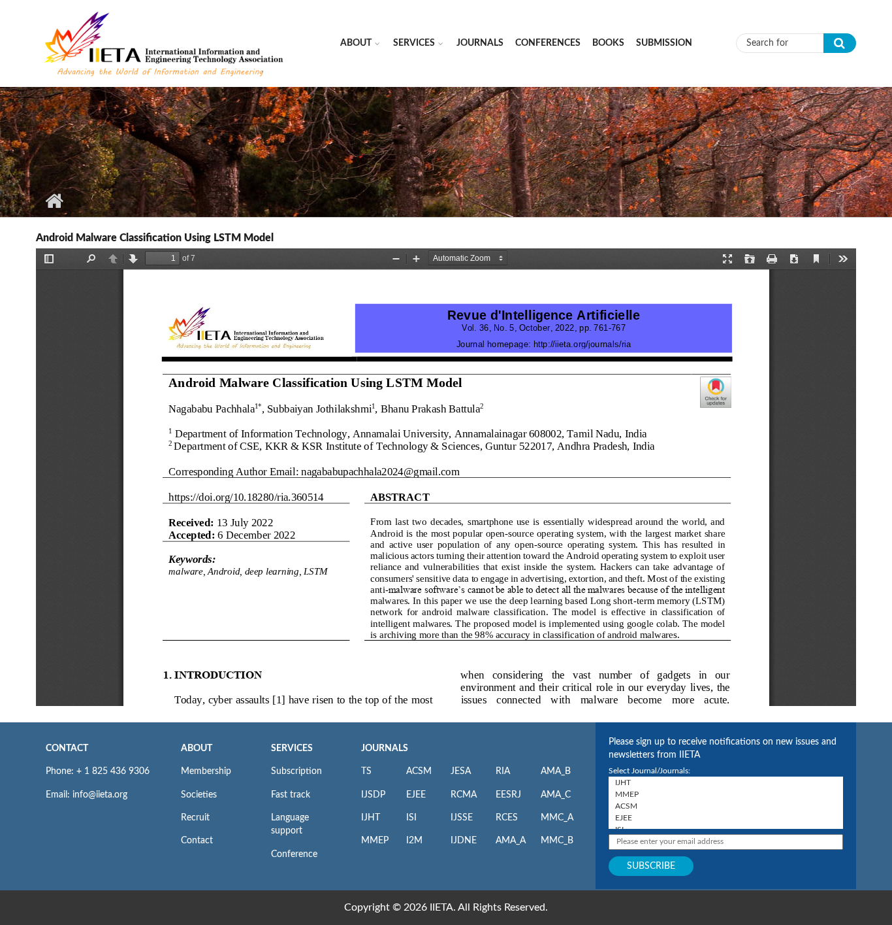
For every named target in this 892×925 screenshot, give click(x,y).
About (356, 43)
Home (54, 200)
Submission (664, 43)
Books (608, 43)
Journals (479, 43)
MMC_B (557, 840)
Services (414, 43)
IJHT (370, 817)
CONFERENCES (548, 43)
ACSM (419, 771)
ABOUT (196, 748)
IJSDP (373, 794)
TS (366, 771)
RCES (507, 817)
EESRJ (508, 794)
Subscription (296, 771)
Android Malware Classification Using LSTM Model (155, 238)
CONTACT (67, 748)
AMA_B (556, 771)
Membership (206, 771)
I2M (414, 840)
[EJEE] (726, 818)
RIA (503, 771)
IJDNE (464, 840)
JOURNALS (384, 748)
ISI (411, 817)
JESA (461, 771)
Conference (294, 854)
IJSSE (462, 817)
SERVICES (292, 748)
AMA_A (511, 840)
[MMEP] (726, 794)
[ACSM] (726, 806)
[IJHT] (726, 782)
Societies (199, 794)
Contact (197, 840)
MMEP (375, 840)
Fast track (290, 794)
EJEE (416, 794)
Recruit (195, 817)
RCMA (464, 794)
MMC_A (557, 817)
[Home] (164, 42)
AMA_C (556, 794)
